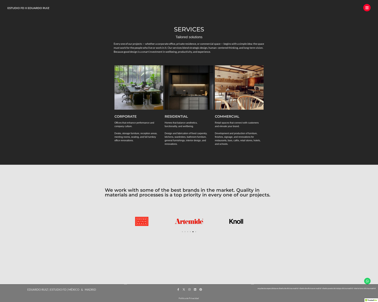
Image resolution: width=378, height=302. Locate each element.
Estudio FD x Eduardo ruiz (28, 8)
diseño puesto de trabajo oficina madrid (337, 288)
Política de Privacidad (189, 298)
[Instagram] (189, 289)
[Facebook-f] (178, 289)
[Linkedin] (195, 289)
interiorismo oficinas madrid (365, 288)
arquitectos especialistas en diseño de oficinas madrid (278, 288)
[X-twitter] (184, 289)
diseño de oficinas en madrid (310, 288)
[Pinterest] (200, 289)
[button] (182, 231)
